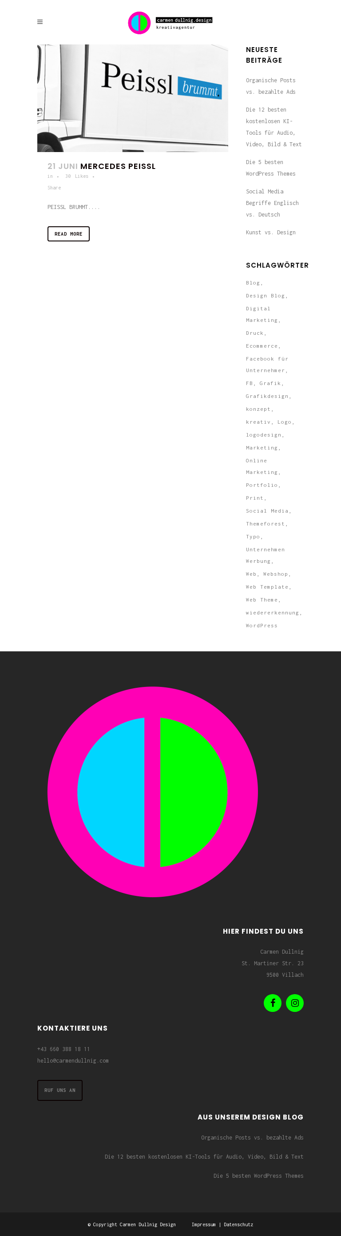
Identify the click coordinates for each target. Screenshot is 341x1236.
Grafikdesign (267, 396)
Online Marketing (262, 466)
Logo (285, 422)
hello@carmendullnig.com (73, 1060)
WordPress (262, 625)
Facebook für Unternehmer (267, 364)
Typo (253, 536)
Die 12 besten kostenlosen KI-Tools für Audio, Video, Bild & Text (204, 1156)
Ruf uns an (59, 1090)
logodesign (264, 434)
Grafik (270, 383)
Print (255, 498)
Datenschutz (238, 1224)
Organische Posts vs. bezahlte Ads (252, 1137)
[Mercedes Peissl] (132, 98)
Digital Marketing (262, 314)
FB (249, 383)
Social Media (267, 511)
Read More (69, 234)
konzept (258, 409)
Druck (255, 333)
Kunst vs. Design (271, 232)
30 (76, 176)
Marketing (262, 447)
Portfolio (262, 485)
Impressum (204, 1224)
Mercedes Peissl (118, 166)
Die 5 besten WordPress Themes (259, 1175)
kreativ (258, 422)
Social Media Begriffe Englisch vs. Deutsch (272, 203)
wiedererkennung (272, 612)
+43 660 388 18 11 (63, 1049)
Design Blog (265, 295)
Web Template (267, 587)
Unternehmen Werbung (265, 555)
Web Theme (262, 599)
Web (251, 574)
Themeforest (265, 523)
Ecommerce (262, 346)
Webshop (275, 574)
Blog (253, 282)
